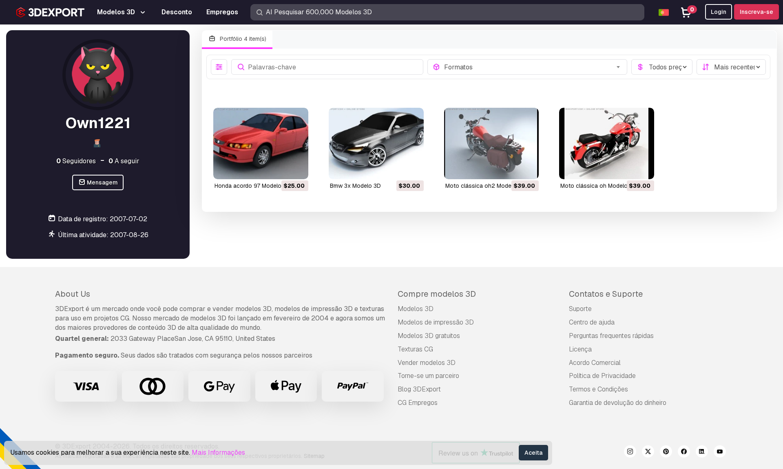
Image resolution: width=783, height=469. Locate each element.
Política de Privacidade (602, 375)
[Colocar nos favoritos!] (296, 168)
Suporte (580, 309)
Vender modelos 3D (427, 362)
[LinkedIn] (702, 453)
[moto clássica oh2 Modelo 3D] (491, 143)
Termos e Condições (598, 389)
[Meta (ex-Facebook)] (684, 453)
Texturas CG (415, 349)
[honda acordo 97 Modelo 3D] (260, 143)
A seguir (123, 161)
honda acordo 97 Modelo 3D (252, 185)
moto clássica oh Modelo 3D (598, 185)
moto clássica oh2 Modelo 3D (485, 185)
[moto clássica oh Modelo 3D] (606, 143)
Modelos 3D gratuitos (429, 335)
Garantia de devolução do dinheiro (617, 402)
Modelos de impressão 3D (436, 322)
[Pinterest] (666, 453)
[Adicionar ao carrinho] (279, 168)
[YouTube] (720, 453)
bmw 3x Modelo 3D (355, 185)
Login (718, 12)
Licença (580, 349)
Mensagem (102, 182)
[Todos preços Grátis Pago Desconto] (661, 67)
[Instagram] (630, 453)
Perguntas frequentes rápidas (611, 335)
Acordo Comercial (595, 362)
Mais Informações (218, 452)
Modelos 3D (416, 309)
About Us (72, 294)
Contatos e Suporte (606, 294)
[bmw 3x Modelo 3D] (376, 143)
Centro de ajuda (592, 322)
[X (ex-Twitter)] (648, 453)
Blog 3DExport (419, 389)
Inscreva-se (756, 12)
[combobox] (533, 67)
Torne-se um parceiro (428, 375)
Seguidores (76, 161)
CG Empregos (418, 402)
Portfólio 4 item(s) (242, 38)
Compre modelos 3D (437, 294)
